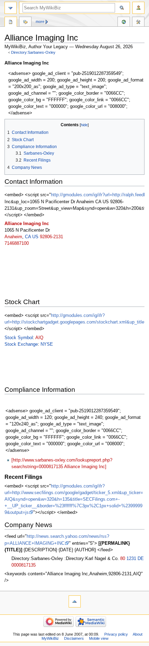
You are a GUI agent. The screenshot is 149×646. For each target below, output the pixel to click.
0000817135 (23, 565)
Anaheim (13, 236)
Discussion (25, 22)
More (40, 21)
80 (122, 558)
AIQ (39, 337)
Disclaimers (74, 638)
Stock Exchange (21, 344)
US (35, 236)
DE (141, 558)
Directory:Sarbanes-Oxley (33, 52)
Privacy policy (116, 634)
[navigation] (11, 8)
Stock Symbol (19, 337)
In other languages (124, 22)
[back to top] (75, 601)
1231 (131, 558)
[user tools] (138, 8)
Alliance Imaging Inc (27, 223)
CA (28, 236)
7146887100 (17, 243)
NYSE (47, 344)
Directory (11, 22)
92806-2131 (51, 236)
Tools (138, 22)
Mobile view (98, 638)
